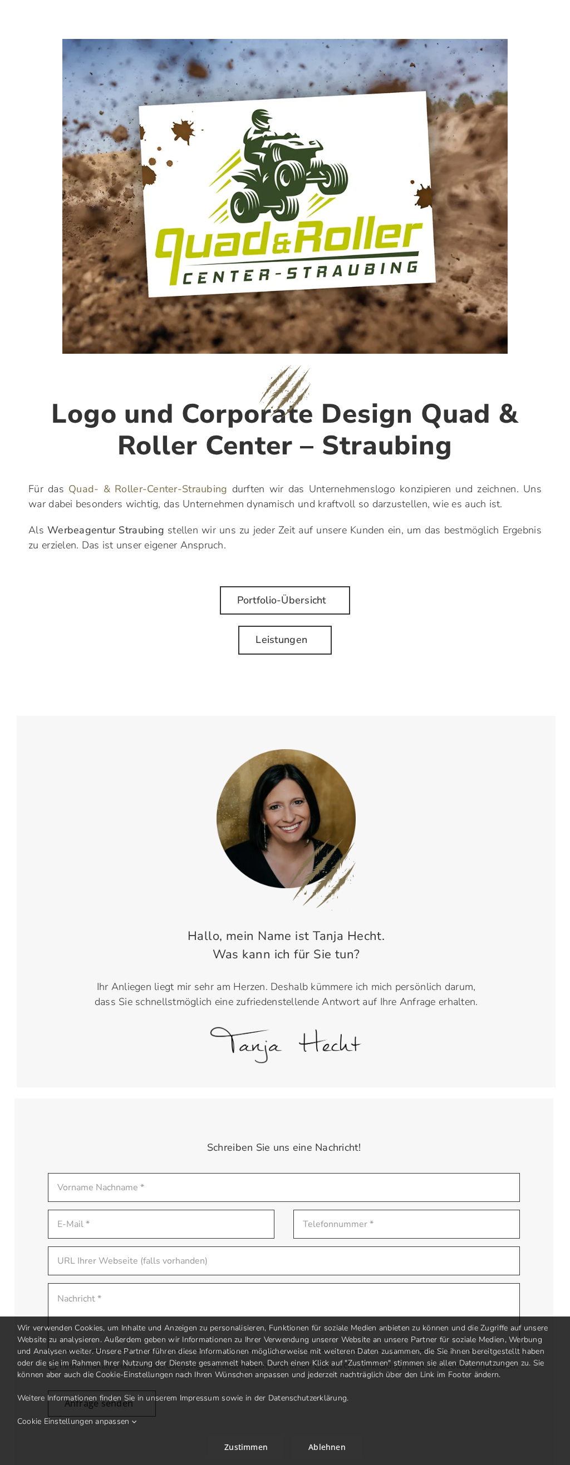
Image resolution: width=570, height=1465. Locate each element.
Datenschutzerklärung (307, 1398)
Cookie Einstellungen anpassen (74, 1421)
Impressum (199, 1398)
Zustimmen (246, 1447)
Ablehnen (327, 1447)
